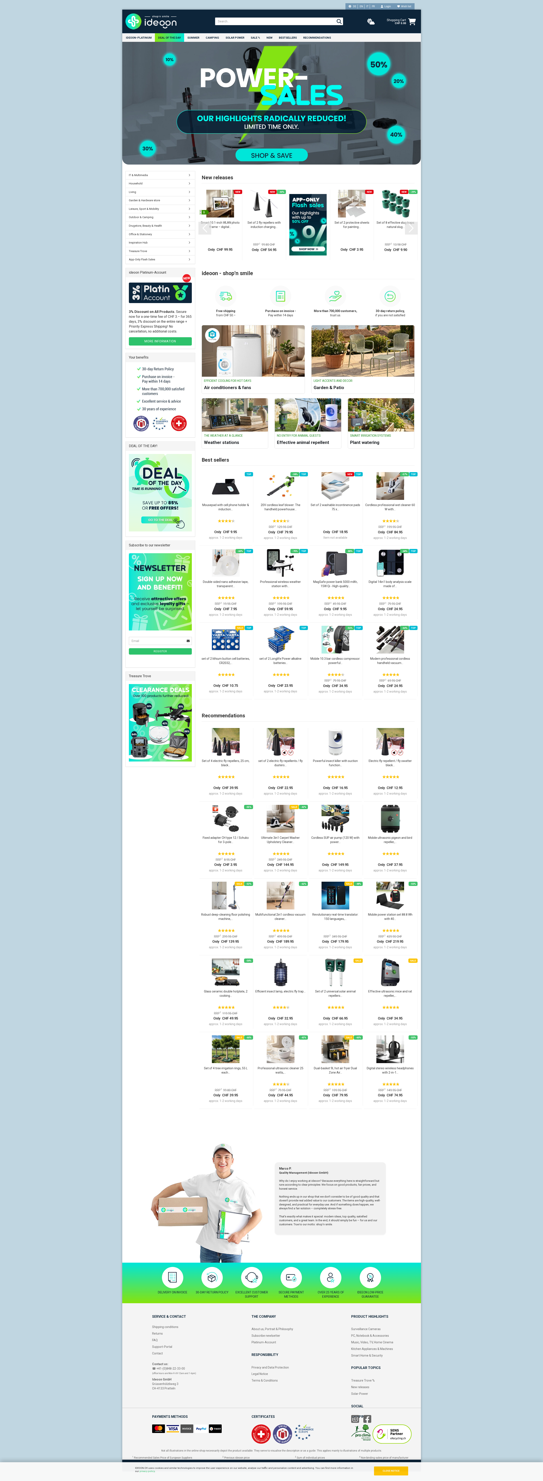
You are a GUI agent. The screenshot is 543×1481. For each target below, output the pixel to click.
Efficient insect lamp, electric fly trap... (280, 991)
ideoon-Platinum (139, 37)
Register (160, 651)
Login (387, 6)
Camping (212, 37)
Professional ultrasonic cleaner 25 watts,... (280, 1070)
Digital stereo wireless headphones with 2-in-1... (390, 1070)
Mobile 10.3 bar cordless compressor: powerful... (335, 661)
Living (132, 192)
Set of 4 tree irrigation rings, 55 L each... (225, 1070)
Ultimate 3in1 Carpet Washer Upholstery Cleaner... (280, 840)
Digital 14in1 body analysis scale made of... (390, 584)
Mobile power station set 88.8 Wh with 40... (390, 917)
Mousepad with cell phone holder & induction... (225, 507)
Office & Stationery (140, 234)
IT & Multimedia (138, 175)
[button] (204, 228)
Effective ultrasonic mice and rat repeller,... (390, 993)
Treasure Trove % (363, 1380)
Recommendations (317, 37)
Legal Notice (260, 1374)
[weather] (371, 22)
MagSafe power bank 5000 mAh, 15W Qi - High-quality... (335, 584)
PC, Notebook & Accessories (370, 1335)
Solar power (235, 37)
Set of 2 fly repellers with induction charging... (264, 225)
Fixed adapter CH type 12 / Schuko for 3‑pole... (226, 840)
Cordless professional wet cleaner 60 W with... (390, 507)
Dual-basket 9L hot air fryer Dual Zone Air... (335, 1070)
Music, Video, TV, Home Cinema (372, 1342)
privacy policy (147, 1471)
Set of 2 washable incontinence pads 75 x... (335, 507)
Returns (157, 1333)
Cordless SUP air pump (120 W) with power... (335, 840)
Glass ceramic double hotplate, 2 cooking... (225, 993)
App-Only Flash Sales (142, 259)
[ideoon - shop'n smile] (167, 21)
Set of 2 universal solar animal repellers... (335, 993)
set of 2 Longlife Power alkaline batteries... (280, 661)
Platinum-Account (264, 1342)
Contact (157, 1353)
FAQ (155, 1340)
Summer (193, 37)
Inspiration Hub (138, 242)
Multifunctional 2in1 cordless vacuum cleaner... (280, 917)
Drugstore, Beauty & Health (145, 225)
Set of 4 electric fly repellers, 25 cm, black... (225, 763)
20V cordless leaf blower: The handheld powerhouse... (280, 507)
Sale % (255, 37)
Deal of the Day (169, 37)
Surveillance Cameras (366, 1329)
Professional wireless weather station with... (280, 584)
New (269, 37)
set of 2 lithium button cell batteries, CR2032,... (226, 661)
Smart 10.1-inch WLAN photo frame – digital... (220, 225)
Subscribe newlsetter (266, 1335)
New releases (360, 1387)
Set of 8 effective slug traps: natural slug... (396, 225)
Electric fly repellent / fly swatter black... (390, 763)
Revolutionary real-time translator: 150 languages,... (335, 917)
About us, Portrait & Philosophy (272, 1329)
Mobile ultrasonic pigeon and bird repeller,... (390, 840)
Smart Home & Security (367, 1355)
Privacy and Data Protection (270, 1367)
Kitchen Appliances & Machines (372, 1349)
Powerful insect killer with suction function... (335, 763)
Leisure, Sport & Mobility (144, 208)
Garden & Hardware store (144, 200)
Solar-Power (359, 1393)
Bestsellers (288, 37)
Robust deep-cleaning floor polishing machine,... (225, 917)
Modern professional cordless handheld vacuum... (390, 661)
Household (136, 183)
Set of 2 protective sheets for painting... (352, 225)
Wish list (405, 6)
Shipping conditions (165, 1327)
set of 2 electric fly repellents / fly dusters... (280, 763)
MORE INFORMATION (160, 341)
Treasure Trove (138, 251)
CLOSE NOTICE (391, 1470)
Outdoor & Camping (141, 217)
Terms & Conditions (265, 1380)
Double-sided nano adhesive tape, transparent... (225, 584)
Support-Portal (162, 1346)
